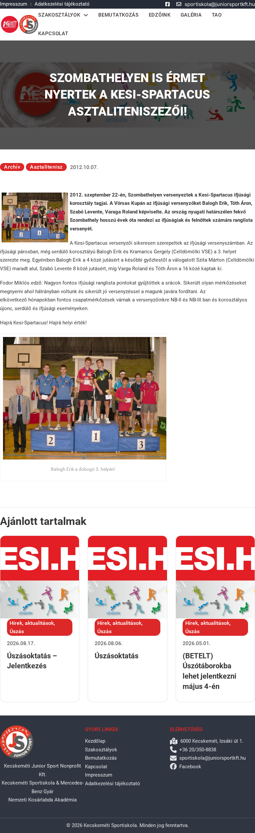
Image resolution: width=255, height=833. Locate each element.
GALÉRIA (191, 15)
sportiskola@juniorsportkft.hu (220, 4)
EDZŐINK (160, 15)
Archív (12, 167)
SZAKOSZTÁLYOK (59, 15)
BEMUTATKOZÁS (118, 15)
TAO (217, 15)
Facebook (190, 767)
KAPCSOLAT (53, 34)
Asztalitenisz (46, 167)
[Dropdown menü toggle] (85, 15)
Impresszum (13, 4)
